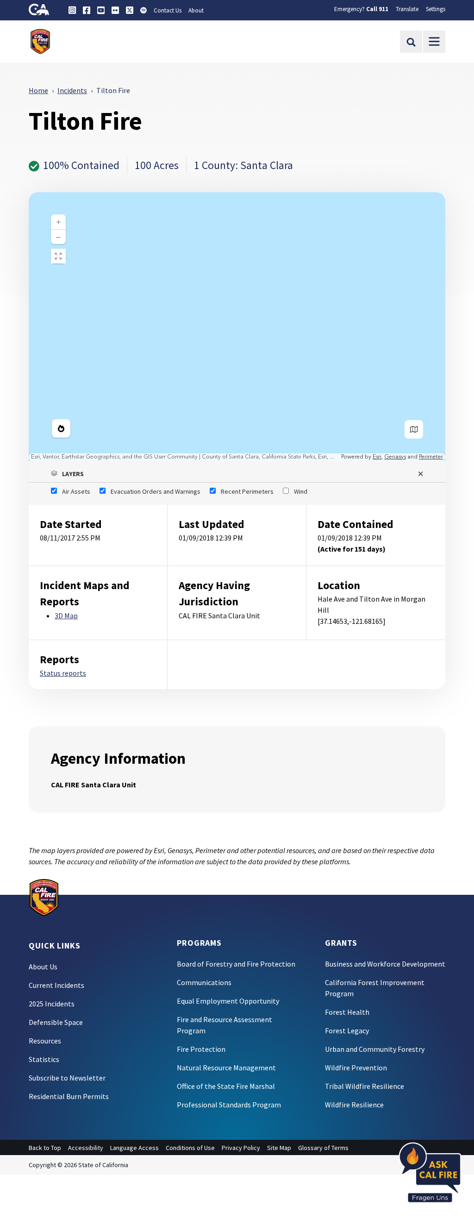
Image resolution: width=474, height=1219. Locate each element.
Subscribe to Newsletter (67, 1077)
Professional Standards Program (229, 1104)
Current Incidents (56, 985)
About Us (43, 966)
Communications (204, 982)
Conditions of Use (190, 1148)
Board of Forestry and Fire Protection (236, 963)
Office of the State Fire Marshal (226, 1086)
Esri (377, 457)
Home (38, 90)
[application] (237, 326)
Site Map (279, 1148)
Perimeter (431, 457)
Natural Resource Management (226, 1067)
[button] (237, 474)
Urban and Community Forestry (374, 1049)
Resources (45, 1040)
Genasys (395, 457)
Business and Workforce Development (385, 963)
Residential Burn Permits (69, 1096)
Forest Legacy (347, 1030)
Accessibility (85, 1148)
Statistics (44, 1059)
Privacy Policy (241, 1148)
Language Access (134, 1148)
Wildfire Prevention (356, 1067)
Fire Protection (201, 1049)
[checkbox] (70, 491)
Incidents (72, 90)
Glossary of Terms (323, 1148)
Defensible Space (56, 1022)
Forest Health (347, 1012)
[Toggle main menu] (434, 42)
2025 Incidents (52, 1003)
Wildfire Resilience (354, 1104)
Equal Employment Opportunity (228, 1000)
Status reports (63, 673)
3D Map (66, 615)
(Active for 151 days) (352, 548)
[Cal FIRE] (44, 896)
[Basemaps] (414, 429)
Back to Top (45, 1148)
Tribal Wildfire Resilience (364, 1086)
